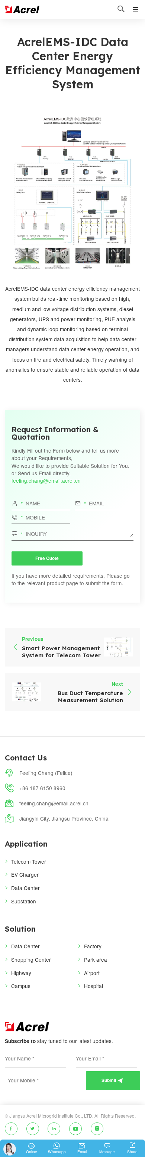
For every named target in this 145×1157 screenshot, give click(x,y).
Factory (93, 946)
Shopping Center (31, 959)
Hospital (93, 986)
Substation (23, 901)
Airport (92, 973)
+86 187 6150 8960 (42, 788)
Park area (95, 959)
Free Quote (47, 558)
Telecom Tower (28, 861)
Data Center (25, 888)
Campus (20, 986)
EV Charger (25, 874)
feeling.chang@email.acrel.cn (46, 480)
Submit (112, 1080)
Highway (21, 973)
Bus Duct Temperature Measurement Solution (90, 697)
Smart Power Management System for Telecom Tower (61, 652)
